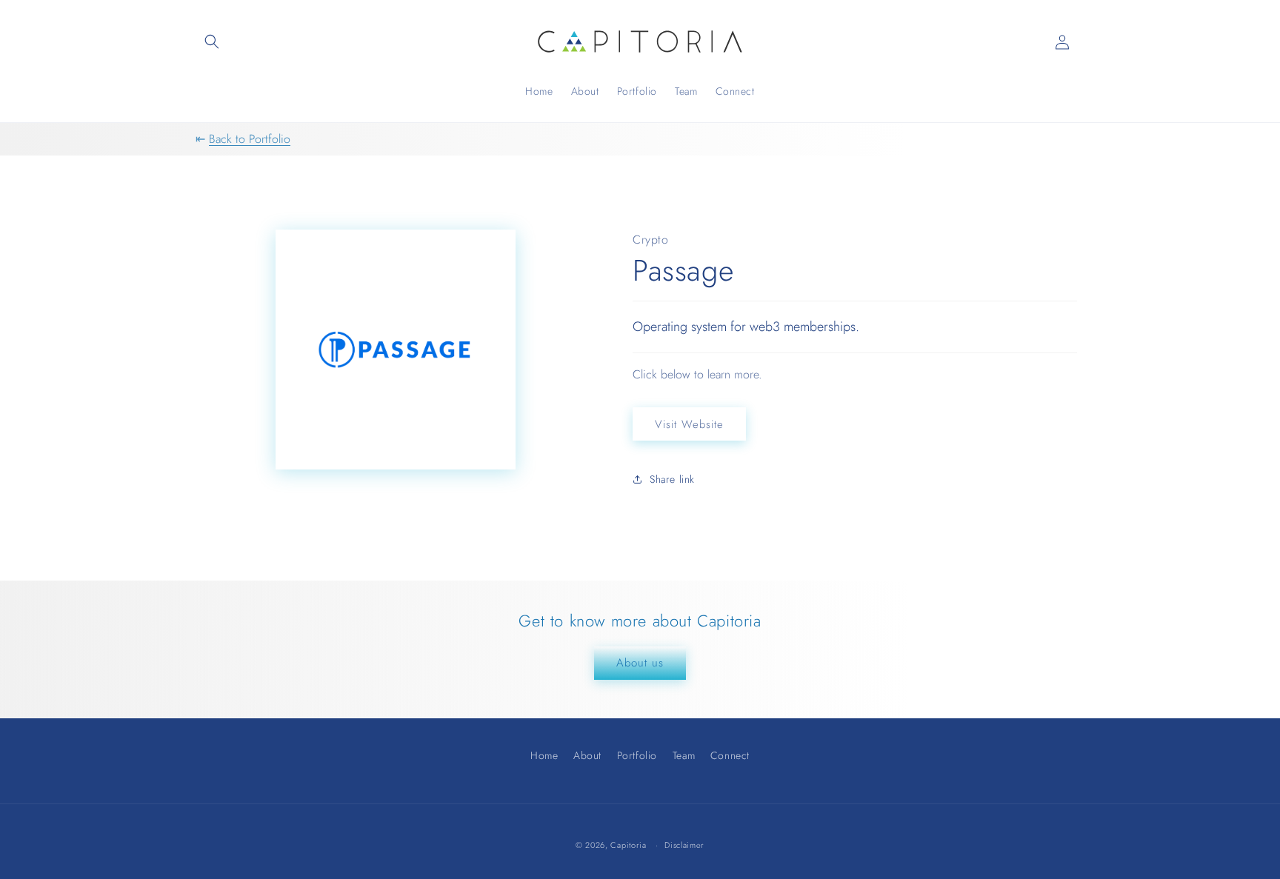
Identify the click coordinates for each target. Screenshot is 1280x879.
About (587, 755)
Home (544, 757)
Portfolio (637, 755)
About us (640, 663)
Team (684, 755)
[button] (212, 41)
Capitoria (628, 845)
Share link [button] (672, 479)
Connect (730, 755)
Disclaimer (684, 845)
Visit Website (689, 424)
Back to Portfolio (249, 138)
